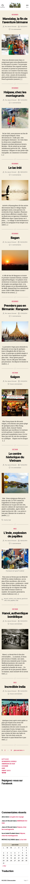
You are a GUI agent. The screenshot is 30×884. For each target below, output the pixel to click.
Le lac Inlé (15, 168)
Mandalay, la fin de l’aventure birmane (15, 20)
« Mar (4, 866)
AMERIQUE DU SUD (8, 764)
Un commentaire (16, 29)
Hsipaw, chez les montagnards (15, 94)
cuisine (11, 598)
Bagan (15, 238)
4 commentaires (16, 175)
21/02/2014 (23, 381)
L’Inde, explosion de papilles (15, 534)
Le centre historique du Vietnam (15, 457)
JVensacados (11, 880)
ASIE (3, 768)
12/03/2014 (23, 100)
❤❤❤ (4, 773)
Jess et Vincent (11, 26)
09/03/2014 (23, 172)
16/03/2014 (23, 26)
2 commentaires (16, 103)
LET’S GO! (5, 759)
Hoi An (6, 520)
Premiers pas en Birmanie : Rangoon (15, 307)
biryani (6, 598)
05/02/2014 (23, 621)
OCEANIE (5, 766)
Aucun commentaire (16, 384)
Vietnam (15, 372)
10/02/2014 (23, 465)
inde (8, 600)
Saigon (15, 377)
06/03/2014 (23, 242)
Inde (15, 528)
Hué (9, 520)
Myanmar (15, 14)
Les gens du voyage (16, 817)
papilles (12, 600)
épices (19, 598)
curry (14, 598)
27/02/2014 (23, 313)
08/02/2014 (23, 540)
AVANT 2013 (6, 770)
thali (17, 600)
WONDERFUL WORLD (9, 761)
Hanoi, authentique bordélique (15, 615)
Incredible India (15, 687)
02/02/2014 (23, 691)
